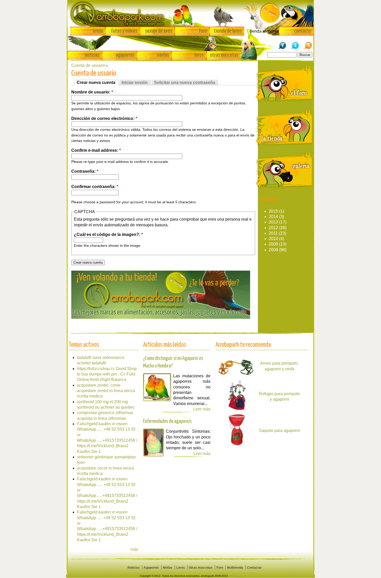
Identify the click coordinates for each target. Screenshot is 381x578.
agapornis (125, 55)
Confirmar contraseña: (94, 186)
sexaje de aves (158, 31)
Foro (219, 567)
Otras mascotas (201, 567)
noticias (92, 55)
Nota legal (235, 575)
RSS (308, 43)
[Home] (190, 13)
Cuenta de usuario (88, 65)
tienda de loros (228, 31)
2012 (273, 228)
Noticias (134, 567)
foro (203, 31)
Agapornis (151, 567)
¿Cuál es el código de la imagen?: (108, 234)
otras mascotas (224, 55)
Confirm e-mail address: (96, 150)
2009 (273, 244)
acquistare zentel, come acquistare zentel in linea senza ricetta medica (106, 391)
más (134, 549)
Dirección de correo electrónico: (104, 118)
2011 (273, 233)
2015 (273, 211)
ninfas (163, 55)
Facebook (282, 43)
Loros (180, 567)
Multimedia (235, 567)
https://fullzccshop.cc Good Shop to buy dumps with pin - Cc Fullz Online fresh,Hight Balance (107, 374)
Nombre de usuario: (92, 92)
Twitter (295, 43)
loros (199, 55)
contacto (302, 31)
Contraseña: (84, 171)
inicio (98, 31)
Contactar (254, 567)
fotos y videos (124, 31)
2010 (273, 238)
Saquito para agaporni (279, 430)
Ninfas (167, 567)
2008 (273, 250)
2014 (273, 216)
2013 (273, 222)
